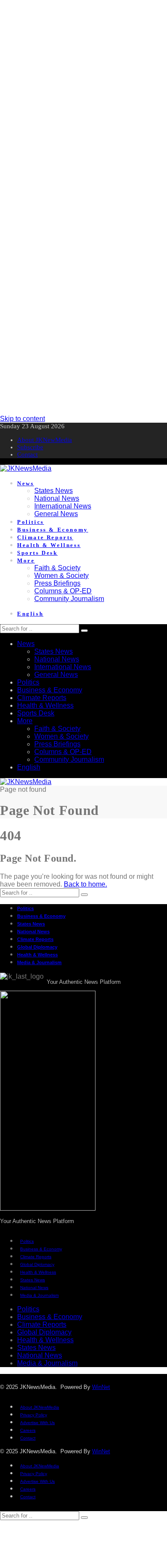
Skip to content (22, 418)
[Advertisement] (83, 83)
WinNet (101, 1387)
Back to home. (85, 884)
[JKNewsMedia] (25, 468)
